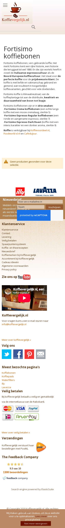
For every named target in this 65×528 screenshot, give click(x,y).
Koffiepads (8, 376)
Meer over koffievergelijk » (16, 339)
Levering (6, 236)
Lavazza (6, 387)
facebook (18, 354)
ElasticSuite (47, 489)
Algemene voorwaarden (15, 265)
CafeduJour (30, 133)
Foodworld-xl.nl (12, 133)
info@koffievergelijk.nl (14, 324)
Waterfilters (8, 380)
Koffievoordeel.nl (40, 130)
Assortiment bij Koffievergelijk (18, 258)
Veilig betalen (9, 240)
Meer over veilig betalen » (16, 432)
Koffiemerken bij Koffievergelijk (19, 255)
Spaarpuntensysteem (14, 244)
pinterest (29, 354)
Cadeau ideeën (10, 262)
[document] (33, 518)
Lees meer (41, 516)
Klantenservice (10, 229)
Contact (6, 233)
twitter (6, 354)
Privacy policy (9, 269)
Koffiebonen (9, 372)
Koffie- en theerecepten (15, 247)
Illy (3, 383)
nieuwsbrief (41, 354)
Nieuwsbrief (8, 251)
